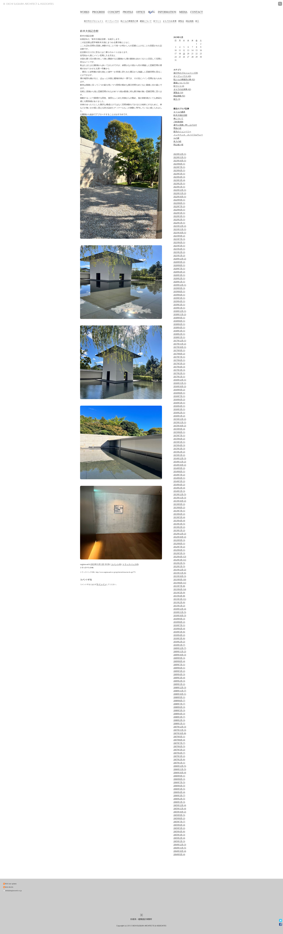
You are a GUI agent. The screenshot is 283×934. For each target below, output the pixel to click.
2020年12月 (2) (179, 259)
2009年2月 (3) (179, 681)
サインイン (101, 584)
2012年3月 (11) (179, 560)
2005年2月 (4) (179, 838)
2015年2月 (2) (179, 452)
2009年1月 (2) (179, 684)
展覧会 (181, 21)
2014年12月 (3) (179, 458)
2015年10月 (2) (179, 426)
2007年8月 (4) (179, 740)
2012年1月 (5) (179, 566)
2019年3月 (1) (179, 305)
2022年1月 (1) (179, 223)
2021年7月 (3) (179, 239)
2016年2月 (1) (179, 413)
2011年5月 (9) (179, 593)
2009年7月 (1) (179, 665)
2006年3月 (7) (179, 795)
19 (184, 54)
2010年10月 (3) (179, 615)
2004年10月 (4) (179, 851)
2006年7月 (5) (179, 782)
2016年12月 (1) (179, 380)
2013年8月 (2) (179, 507)
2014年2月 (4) (179, 488)
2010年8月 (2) (179, 622)
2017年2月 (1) (179, 373)
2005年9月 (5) (179, 815)
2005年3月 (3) (179, 835)
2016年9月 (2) (179, 390)
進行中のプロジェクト (94, 21)
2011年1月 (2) (179, 606)
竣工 (197, 21)
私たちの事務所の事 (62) (184, 79)
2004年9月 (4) (179, 854)
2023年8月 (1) (179, 164)
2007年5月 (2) (179, 750)
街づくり (157, 21)
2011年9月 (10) (179, 579)
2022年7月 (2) (179, 206)
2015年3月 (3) (179, 449)
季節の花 (177, 128)
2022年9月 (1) (179, 200)
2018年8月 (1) (179, 321)
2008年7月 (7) (179, 704)
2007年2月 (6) (179, 759)
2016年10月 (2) (179, 386)
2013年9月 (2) (179, 504)
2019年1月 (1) (179, 308)
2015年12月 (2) (179, 419)
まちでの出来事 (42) (182, 89)
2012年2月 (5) (179, 563)
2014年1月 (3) (179, 491)
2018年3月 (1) (179, 331)
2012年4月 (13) (179, 557)
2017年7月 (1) (179, 357)
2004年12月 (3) (179, 845)
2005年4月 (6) (179, 831)
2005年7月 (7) (179, 822)
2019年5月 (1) (179, 298)
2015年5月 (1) (179, 442)
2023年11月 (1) (179, 157)
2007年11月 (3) (179, 730)
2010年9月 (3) (179, 619)
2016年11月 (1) (179, 383)
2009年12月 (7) (179, 648)
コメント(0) (116, 564)
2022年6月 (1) (179, 210)
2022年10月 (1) (179, 197)
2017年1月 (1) (179, 377)
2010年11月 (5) (179, 612)
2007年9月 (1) (179, 737)
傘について (178, 118)
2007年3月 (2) (179, 756)
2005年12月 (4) (179, 805)
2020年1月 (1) (179, 282)
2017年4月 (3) (179, 367)
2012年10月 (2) (179, 537)
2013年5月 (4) (179, 517)
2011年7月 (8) (179, 586)
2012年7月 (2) (179, 547)
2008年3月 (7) (179, 717)
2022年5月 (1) (179, 213)
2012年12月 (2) (179, 534)
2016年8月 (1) (179, 393)
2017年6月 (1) (179, 360)
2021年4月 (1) (179, 249)
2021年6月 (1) (179, 242)
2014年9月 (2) (179, 468)
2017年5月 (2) (179, 363)
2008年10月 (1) (179, 694)
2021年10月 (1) (179, 233)
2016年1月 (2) (179, 416)
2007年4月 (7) (179, 753)
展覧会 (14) (178, 92)
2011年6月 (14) (179, 589)
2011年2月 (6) (179, 602)
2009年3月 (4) (179, 678)
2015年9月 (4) (179, 429)
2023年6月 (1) (179, 170)
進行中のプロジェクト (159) (185, 73)
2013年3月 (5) (179, 524)
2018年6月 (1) (179, 324)
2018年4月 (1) (179, 327)
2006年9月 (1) (179, 776)
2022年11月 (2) (179, 193)
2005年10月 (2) (179, 812)
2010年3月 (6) (179, 638)
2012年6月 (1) (179, 550)
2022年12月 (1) (179, 190)
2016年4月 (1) (179, 406)
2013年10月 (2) (179, 501)
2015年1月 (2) (179, 455)
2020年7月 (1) (179, 269)
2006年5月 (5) (179, 789)
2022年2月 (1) (179, 219)
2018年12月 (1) (179, 311)
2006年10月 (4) (179, 773)
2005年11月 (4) (179, 809)
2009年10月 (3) (179, 655)
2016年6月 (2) (179, 399)
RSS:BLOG (9, 887)
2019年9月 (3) (179, 288)
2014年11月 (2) (179, 462)
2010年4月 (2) (179, 635)
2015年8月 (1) (179, 432)
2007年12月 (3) (179, 727)
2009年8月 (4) (179, 661)
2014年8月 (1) (179, 471)
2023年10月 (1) (179, 161)
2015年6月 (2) (179, 439)
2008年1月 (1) (179, 723)
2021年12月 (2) (179, 226)
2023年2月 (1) (179, 183)
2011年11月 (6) (179, 573)
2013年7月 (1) (179, 511)
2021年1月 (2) (179, 255)
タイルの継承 (179, 112)
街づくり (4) (178, 86)
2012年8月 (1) (179, 543)
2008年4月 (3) (179, 714)
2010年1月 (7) (179, 645)
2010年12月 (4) (179, 609)
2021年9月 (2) (179, 236)
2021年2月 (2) (179, 252)
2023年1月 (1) (179, 187)
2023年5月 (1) (179, 174)
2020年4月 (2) (179, 272)
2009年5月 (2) (179, 671)
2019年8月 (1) (179, 291)
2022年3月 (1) (179, 216)
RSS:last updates (11, 884)
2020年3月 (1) (179, 275)
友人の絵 (177, 141)
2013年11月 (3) (179, 498)
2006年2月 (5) (179, 799)
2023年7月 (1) (179, 167)
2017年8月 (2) (179, 354)
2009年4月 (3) (179, 674)
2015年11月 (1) (179, 422)
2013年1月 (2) (179, 530)
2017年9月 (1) (179, 350)
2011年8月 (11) (179, 583)
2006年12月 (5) (179, 766)
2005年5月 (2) (179, 828)
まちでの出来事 (170, 21)
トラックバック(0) (131, 564)
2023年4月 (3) (179, 177)
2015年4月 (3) (179, 445)
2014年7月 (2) (179, 475)
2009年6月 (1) (179, 668)
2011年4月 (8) (179, 596)
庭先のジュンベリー (182, 131)
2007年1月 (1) (179, 763)
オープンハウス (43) (182, 76)
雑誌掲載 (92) (179, 96)
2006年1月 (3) (179, 802)
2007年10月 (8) (179, 733)
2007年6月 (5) (179, 746)
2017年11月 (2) (179, 344)
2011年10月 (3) (179, 576)
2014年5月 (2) (179, 481)
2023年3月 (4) (179, 180)
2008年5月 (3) (179, 710)
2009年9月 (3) (179, 658)
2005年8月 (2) (179, 818)
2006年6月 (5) (179, 786)
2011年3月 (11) (179, 599)
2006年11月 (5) (179, 769)
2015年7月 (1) (179, 435)
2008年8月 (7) (179, 701)
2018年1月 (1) (179, 337)
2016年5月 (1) (179, 403)
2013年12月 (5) (179, 494)
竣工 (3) (176, 99)
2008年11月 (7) (179, 691)
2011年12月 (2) (179, 570)
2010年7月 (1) (179, 625)
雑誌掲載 (190, 21)
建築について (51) (181, 83)
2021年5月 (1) (179, 246)
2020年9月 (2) (179, 262)
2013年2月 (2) (179, 527)
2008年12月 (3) (179, 687)
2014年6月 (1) (179, 478)
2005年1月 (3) (179, 841)
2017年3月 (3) (179, 370)
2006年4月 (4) (179, 792)
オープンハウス (112, 21)
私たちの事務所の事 (129, 21)
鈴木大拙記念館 (89, 31)
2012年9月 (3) (179, 540)
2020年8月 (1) (179, 265)
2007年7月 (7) (179, 743)
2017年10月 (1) (179, 347)
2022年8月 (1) (179, 203)
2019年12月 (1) (179, 285)
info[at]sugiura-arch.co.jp (13, 890)
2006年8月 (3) (179, 779)
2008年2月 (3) (179, 720)
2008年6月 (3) (179, 707)
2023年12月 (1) (179, 154)
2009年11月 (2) (179, 651)
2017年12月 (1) (179, 341)
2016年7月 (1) (179, 396)
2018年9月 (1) (179, 318)
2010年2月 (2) (179, 642)
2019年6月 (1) (179, 295)
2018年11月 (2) (179, 314)
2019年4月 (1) (179, 301)
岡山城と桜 (178, 145)
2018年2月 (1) (179, 334)
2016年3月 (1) (179, 409)
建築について (146, 21)
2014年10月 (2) (179, 465)
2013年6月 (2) (179, 514)
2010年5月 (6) (179, 632)
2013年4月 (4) (179, 521)
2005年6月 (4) (179, 825)
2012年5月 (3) (179, 553)
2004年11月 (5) (179, 848)
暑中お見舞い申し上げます (185, 125)
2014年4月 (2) (179, 485)
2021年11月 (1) (179, 229)
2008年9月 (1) (179, 697)
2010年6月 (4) (179, 629)
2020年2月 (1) (179, 278)
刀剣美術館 (178, 122)
